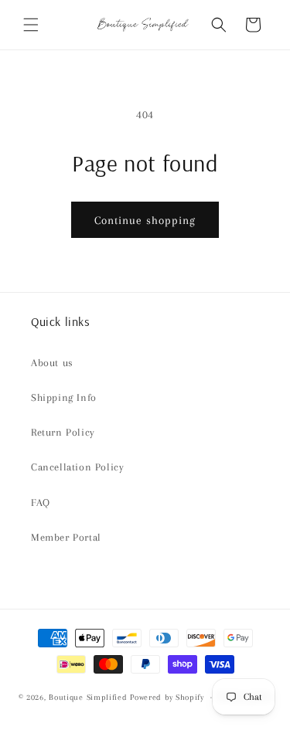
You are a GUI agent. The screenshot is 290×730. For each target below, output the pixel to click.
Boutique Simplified (89, 697)
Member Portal (66, 537)
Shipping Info (64, 397)
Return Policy (63, 432)
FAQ (40, 502)
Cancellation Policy (77, 467)
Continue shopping (145, 220)
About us (52, 362)
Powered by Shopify (167, 697)
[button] (31, 25)
